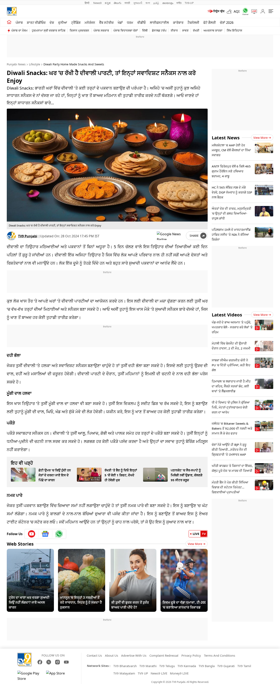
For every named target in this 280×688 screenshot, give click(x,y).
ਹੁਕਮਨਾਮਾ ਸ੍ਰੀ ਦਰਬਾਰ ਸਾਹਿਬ (48, 30)
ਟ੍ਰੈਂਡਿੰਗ (76, 22)
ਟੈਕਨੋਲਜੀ (193, 22)
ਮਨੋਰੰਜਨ (90, 22)
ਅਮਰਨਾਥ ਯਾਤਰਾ (213, 30)
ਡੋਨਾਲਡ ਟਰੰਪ (159, 30)
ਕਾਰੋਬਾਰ (178, 22)
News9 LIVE (159, 673)
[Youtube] (32, 534)
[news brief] (216, 11)
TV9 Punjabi (27, 236)
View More (195, 544)
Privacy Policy (191, 655)
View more (260, 138)
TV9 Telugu (167, 666)
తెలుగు (117, 3)
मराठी (127, 3)
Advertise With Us (133, 655)
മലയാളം (167, 3)
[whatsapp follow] (59, 534)
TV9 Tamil (244, 666)
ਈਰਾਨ (174, 30)
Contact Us (94, 655)
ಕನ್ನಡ (107, 3)
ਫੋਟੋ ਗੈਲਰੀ (209, 22)
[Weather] (230, 11)
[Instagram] (57, 662)
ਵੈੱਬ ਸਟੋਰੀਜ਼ (106, 22)
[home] (9, 22)
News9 (97, 3)
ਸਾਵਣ (185, 30)
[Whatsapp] (243, 11)
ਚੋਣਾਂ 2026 (226, 22)
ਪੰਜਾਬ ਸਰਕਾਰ (101, 30)
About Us (111, 655)
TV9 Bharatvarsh (125, 666)
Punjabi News (16, 64)
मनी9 (178, 3)
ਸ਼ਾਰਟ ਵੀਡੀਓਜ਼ (36, 22)
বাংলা (148, 3)
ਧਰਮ (130, 22)
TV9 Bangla (207, 666)
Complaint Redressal (163, 655)
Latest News (226, 137)
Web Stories (20, 544)
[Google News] (45, 534)
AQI (236, 11)
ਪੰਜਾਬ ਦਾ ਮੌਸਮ (19, 30)
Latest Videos (227, 315)
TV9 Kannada (187, 666)
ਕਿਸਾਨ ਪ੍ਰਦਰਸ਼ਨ (79, 30)
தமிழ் (156, 3)
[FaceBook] (40, 662)
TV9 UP (143, 673)
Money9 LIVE (179, 673)
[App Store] (58, 676)
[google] (170, 235)
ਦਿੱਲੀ (145, 30)
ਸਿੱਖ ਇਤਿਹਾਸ (234, 30)
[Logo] (12, 11)
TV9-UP (189, 3)
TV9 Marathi (148, 666)
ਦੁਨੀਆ (62, 22)
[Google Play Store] (29, 676)
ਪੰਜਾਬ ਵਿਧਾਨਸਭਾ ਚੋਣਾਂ (125, 30)
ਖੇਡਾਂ (120, 22)
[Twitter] (48, 662)
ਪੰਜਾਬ (19, 22)
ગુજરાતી (137, 3)
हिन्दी (87, 3)
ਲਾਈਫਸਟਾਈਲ (159, 22)
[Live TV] (252, 11)
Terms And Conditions (219, 655)
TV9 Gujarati (226, 666)
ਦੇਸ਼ (52, 22)
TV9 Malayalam (124, 673)
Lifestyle (34, 64)
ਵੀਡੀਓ (141, 22)
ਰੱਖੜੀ (196, 30)
